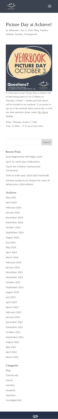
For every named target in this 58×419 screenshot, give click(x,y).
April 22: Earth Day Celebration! (23, 161)
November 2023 (14, 277)
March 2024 (12, 257)
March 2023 (12, 307)
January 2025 (13, 212)
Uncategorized (30, 34)
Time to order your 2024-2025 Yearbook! (27, 175)
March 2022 (12, 357)
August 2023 (12, 292)
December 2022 (14, 322)
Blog (36, 30)
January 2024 (13, 267)
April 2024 (11, 252)
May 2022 (11, 347)
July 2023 (10, 297)
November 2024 (14, 222)
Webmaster (14, 30)
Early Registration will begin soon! (24, 156)
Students (10, 34)
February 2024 (13, 262)
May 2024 (11, 247)
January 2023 (13, 317)
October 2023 (13, 282)
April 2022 (11, 352)
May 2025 (11, 197)
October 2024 (13, 227)
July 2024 (10, 242)
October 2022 (13, 332)
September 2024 (15, 232)
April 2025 (11, 202)
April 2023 (11, 302)
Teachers (19, 34)
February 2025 (13, 207)
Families (44, 30)
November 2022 (14, 327)
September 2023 (15, 287)
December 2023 (14, 272)
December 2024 (14, 217)
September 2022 (15, 337)
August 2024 (12, 237)
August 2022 (12, 342)
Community (12, 375)
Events (9, 380)
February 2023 (13, 312)
